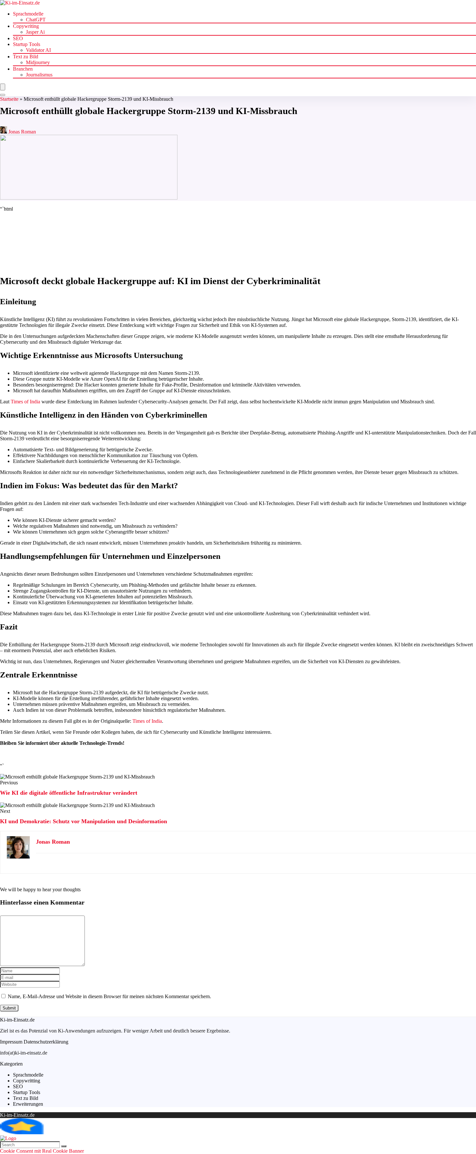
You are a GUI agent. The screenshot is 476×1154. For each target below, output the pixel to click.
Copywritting (26, 1080)
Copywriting (26, 26)
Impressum (11, 1041)
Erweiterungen (28, 1104)
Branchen (23, 69)
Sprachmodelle (28, 14)
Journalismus (39, 74)
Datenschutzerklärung (46, 1041)
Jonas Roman (21, 131)
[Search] (2, 95)
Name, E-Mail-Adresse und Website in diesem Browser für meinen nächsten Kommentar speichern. (109, 996)
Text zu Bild (25, 56)
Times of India (25, 401)
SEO (18, 38)
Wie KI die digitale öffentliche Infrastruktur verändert (68, 793)
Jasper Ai (35, 32)
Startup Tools (26, 44)
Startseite (9, 99)
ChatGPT (36, 19)
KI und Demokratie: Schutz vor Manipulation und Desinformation (83, 821)
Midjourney (38, 62)
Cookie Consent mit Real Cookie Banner (42, 1151)
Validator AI (38, 50)
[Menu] (2, 87)
